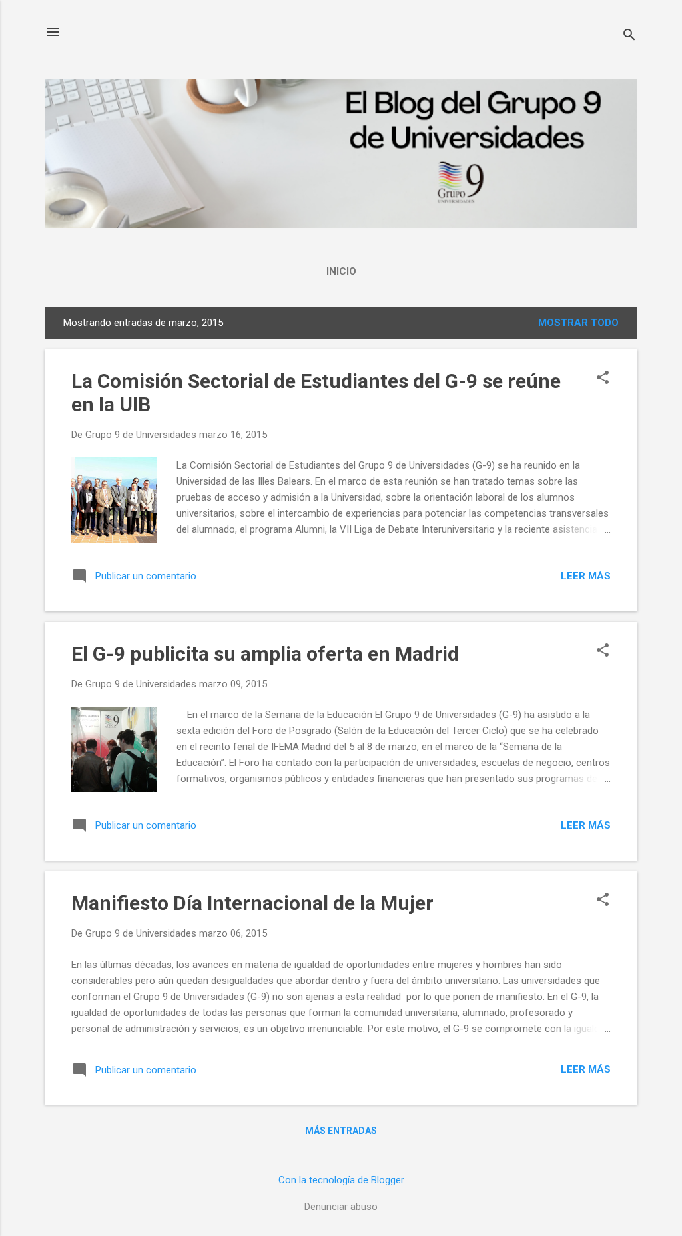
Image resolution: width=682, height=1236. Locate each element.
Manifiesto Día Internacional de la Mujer (252, 903)
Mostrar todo (578, 323)
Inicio (341, 271)
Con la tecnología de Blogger (341, 1180)
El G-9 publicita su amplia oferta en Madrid (265, 653)
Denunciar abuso (341, 1207)
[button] (603, 378)
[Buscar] (629, 36)
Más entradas (341, 1130)
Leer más (586, 576)
